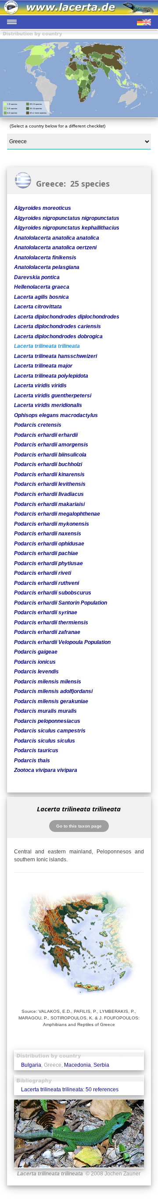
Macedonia (77, 1065)
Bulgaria (31, 1065)
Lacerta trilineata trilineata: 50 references (69, 1089)
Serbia (101, 1065)
